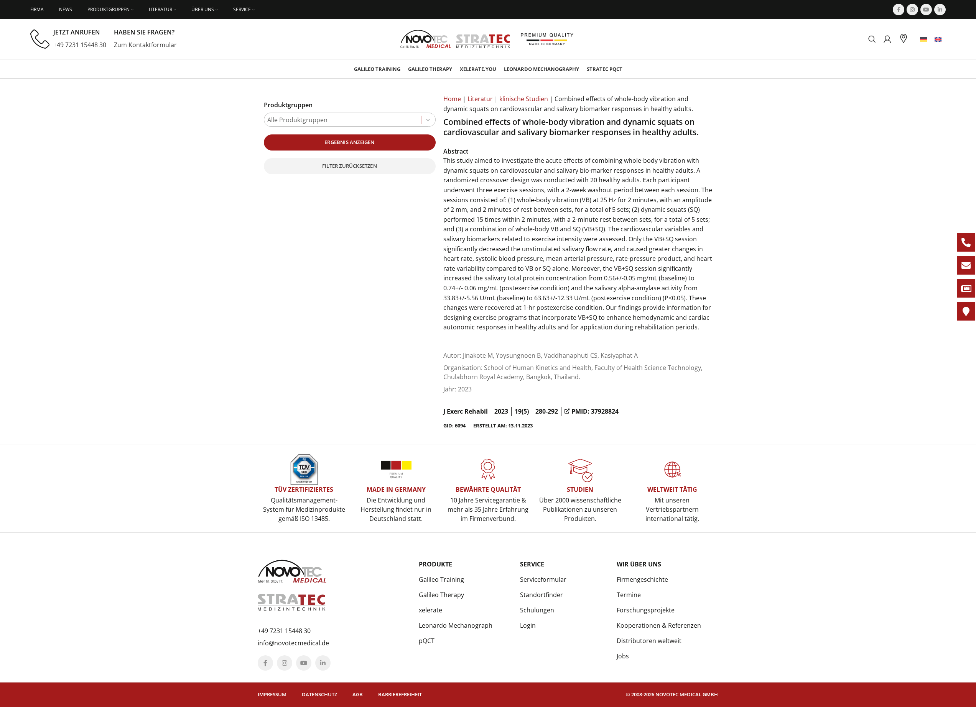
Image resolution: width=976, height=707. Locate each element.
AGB (357, 694)
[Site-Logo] (455, 38)
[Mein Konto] (887, 39)
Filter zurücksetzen (349, 165)
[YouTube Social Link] (926, 9)
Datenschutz (319, 694)
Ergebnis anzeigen (349, 142)
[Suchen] (872, 39)
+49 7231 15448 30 (79, 45)
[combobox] (350, 120)
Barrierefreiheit (400, 694)
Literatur (480, 99)
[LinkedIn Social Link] (940, 9)
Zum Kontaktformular (145, 45)
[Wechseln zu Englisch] (938, 39)
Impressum (272, 694)
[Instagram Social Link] (912, 9)
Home (452, 99)
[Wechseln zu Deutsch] (923, 39)
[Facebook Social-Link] (898, 9)
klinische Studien (523, 99)
